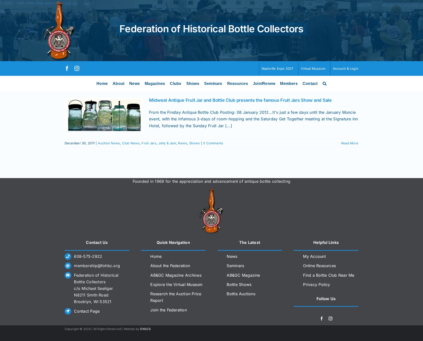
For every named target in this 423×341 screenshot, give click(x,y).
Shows (194, 143)
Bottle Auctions (241, 293)
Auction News (109, 143)
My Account (314, 256)
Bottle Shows (239, 284)
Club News (131, 143)
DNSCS (145, 329)
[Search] (325, 83)
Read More (349, 143)
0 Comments (213, 143)
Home (156, 256)
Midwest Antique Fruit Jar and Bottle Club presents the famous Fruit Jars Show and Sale (240, 100)
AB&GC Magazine (243, 275)
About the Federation (170, 265)
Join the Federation (168, 309)
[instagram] (76, 68)
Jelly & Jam (167, 143)
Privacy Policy (316, 284)
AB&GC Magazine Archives (175, 275)
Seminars (235, 265)
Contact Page (87, 311)
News (182, 143)
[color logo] (211, 190)
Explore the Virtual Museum (176, 284)
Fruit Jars (148, 143)
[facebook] (67, 68)
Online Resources (319, 265)
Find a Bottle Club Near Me (328, 275)
